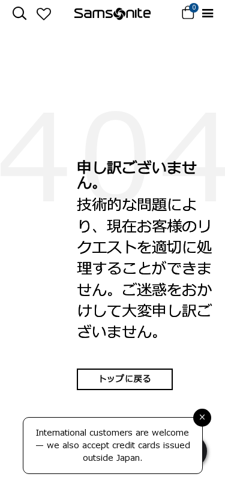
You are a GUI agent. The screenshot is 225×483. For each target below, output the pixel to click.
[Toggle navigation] (207, 13)
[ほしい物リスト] (43, 14)
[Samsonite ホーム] (112, 14)
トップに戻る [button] (125, 379)
